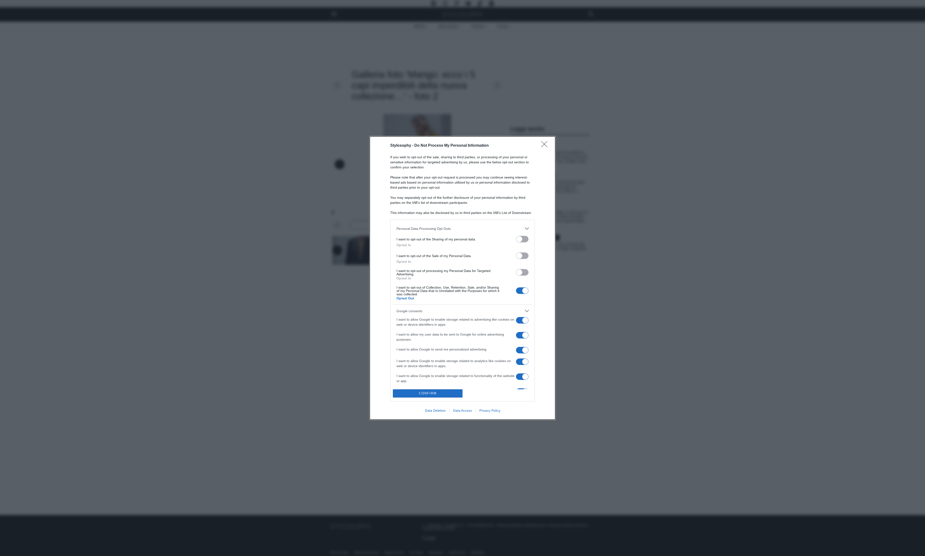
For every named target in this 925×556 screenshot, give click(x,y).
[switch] (522, 239)
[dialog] (462, 277)
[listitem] (462, 228)
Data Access (462, 410)
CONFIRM (428, 393)
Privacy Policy (489, 410)
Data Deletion (435, 410)
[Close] (545, 145)
